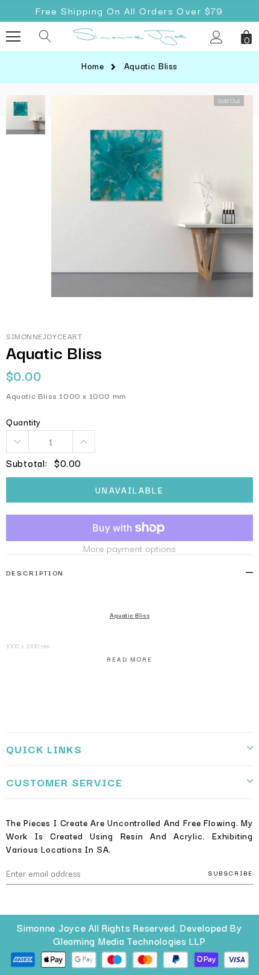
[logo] (129, 35)
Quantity (23, 422)
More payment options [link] (129, 547)
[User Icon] (216, 37)
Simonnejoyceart (44, 336)
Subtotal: (26, 463)
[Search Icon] (45, 37)
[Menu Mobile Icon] (13, 37)
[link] (25, 114)
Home (92, 65)
